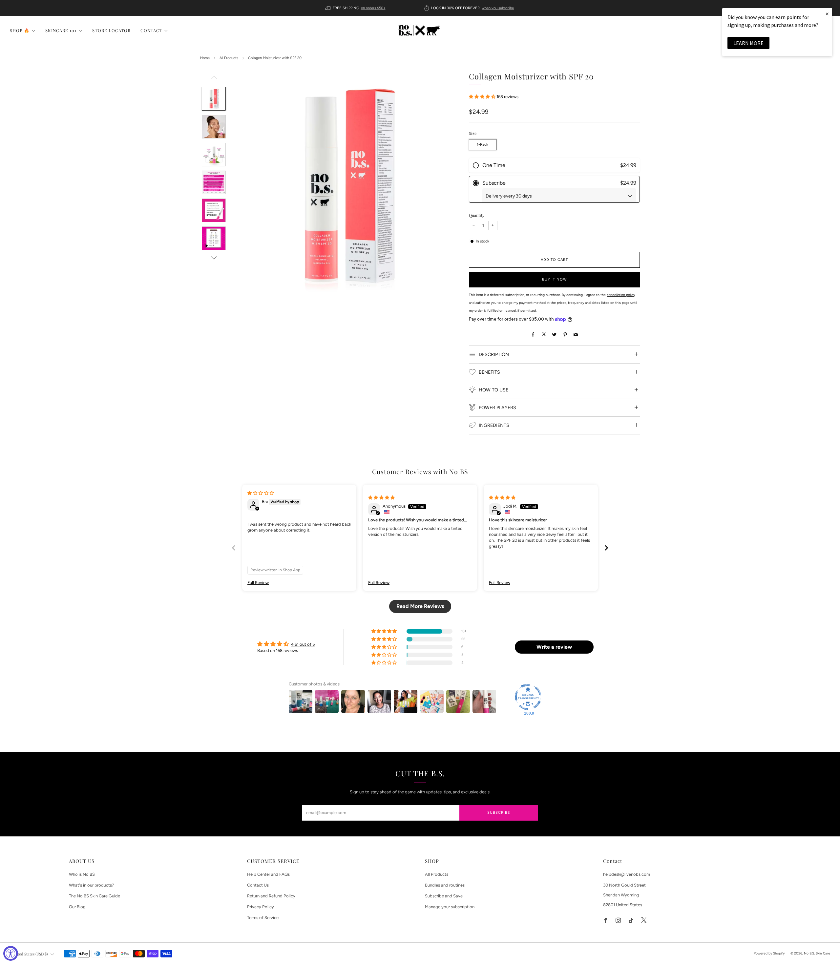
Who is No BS (82, 874)
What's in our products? (91, 885)
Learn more (748, 43)
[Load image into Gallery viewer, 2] (213, 126)
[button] (482, 96)
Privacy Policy (260, 906)
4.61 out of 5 (303, 644)
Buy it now (554, 279)
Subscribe (498, 812)
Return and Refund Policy (271, 895)
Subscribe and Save (444, 895)
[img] (260, 493)
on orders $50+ (373, 8)
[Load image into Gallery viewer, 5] (213, 210)
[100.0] (528, 697)
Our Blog (77, 906)
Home (205, 58)
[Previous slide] (233, 547)
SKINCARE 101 (60, 30)
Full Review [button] (258, 582)
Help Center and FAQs (268, 874)
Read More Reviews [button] (420, 606)
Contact (151, 30)
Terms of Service (263, 917)
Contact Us (258, 885)
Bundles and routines (445, 885)
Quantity (476, 215)
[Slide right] (213, 258)
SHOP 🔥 (20, 30)
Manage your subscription (449, 906)
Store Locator (111, 30)
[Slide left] (213, 79)
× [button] (827, 14)
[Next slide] (606, 547)
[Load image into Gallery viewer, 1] (213, 99)
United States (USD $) (30, 953)
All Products (229, 58)
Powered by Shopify (769, 953)
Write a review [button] (554, 647)
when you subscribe (498, 8)
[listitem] (355, 8)
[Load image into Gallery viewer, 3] (213, 154)
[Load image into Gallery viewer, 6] (213, 238)
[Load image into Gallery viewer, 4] (213, 182)
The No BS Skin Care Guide (94, 895)
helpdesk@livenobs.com (626, 874)
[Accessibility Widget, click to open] (10, 953)
